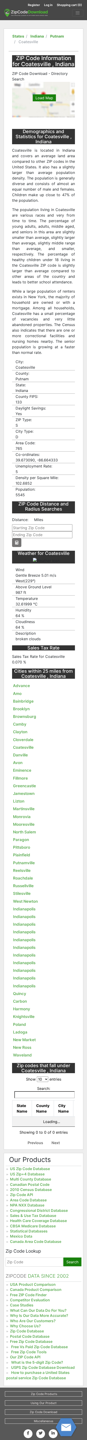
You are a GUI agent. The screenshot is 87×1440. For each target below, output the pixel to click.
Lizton (18, 801)
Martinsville (24, 808)
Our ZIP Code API (25, 1357)
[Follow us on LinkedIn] (53, 1433)
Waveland (22, 1055)
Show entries (43, 1079)
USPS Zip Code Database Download (43, 1367)
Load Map (44, 98)
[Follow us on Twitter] (40, 1433)
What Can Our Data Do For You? (38, 1310)
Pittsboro (21, 847)
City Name (63, 1108)
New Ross (22, 1047)
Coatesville (23, 747)
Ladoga (20, 1032)
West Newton (25, 901)
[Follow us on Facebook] (28, 1433)
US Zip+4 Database (27, 1174)
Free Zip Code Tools (29, 1352)
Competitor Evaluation (30, 1300)
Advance (21, 685)
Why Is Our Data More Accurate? (39, 1315)
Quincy (19, 993)
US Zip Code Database (30, 1168)
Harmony (21, 1009)
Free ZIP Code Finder (28, 1295)
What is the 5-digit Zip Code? (37, 1362)
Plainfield (21, 855)
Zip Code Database (27, 1331)
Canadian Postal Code (29, 1184)
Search (72, 1262)
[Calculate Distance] (16, 542)
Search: (43, 1088)
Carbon (20, 1001)
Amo (17, 693)
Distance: (20, 519)
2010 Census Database (31, 1189)
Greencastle (24, 786)
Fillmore (20, 778)
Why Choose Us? (25, 1326)
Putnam (57, 36)
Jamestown (24, 793)
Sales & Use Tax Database (33, 1215)
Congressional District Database (39, 1210)
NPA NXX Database (27, 1205)
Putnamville (24, 863)
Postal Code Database (29, 1336)
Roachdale (23, 878)
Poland (19, 1024)
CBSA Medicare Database (33, 1226)
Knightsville (24, 1016)
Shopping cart (69, 5)
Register (34, 5)
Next (56, 1142)
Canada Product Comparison (35, 1289)
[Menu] (77, 13)
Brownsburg (24, 716)
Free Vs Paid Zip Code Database (39, 1346)
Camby (19, 724)
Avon (18, 762)
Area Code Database (28, 1200)
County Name (42, 1108)
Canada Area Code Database (35, 1241)
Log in (48, 5)
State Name (22, 1108)
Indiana (37, 36)
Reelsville (22, 870)
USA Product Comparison (33, 1284)
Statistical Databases (29, 1231)
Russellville (23, 885)
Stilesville (22, 893)
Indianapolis (24, 909)
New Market (24, 1039)
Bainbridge (23, 701)
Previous (35, 1142)
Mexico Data (21, 1236)
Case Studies (21, 1305)
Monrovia (22, 816)
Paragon (21, 839)
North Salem (24, 832)
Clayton (20, 732)
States (18, 36)
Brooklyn (21, 709)
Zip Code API (21, 1194)
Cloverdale (23, 739)
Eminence (22, 770)
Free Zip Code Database (31, 1341)
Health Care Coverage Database (38, 1220)
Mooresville (24, 824)
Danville (20, 755)
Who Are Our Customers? (33, 1320)
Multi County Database (30, 1179)
